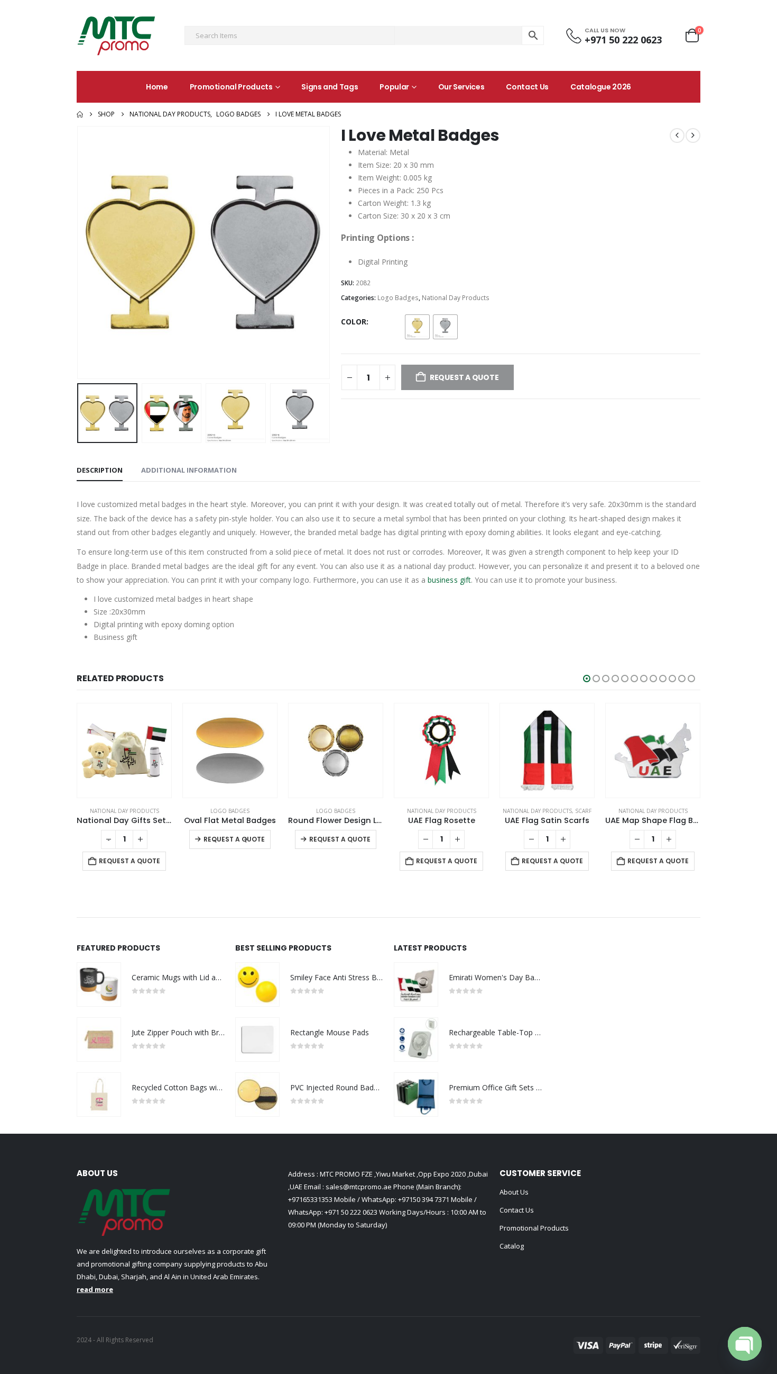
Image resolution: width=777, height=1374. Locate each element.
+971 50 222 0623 (351, 1212)
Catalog (512, 1246)
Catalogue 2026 (600, 87)
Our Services (461, 87)
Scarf (583, 811)
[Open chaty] (745, 1344)
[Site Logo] (116, 35)
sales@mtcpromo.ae (358, 1186)
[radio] (417, 327)
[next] (693, 135)
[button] (79, 252)
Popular (394, 87)
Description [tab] (100, 470)
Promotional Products (231, 87)
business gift (449, 580)
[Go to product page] (124, 750)
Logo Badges (398, 297)
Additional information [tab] (189, 470)
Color (353, 322)
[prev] (677, 135)
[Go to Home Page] (80, 114)
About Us (514, 1192)
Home (157, 87)
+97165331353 (310, 1199)
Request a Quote (129, 860)
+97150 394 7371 (423, 1199)
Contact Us (527, 87)
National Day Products (455, 297)
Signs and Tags (329, 87)
